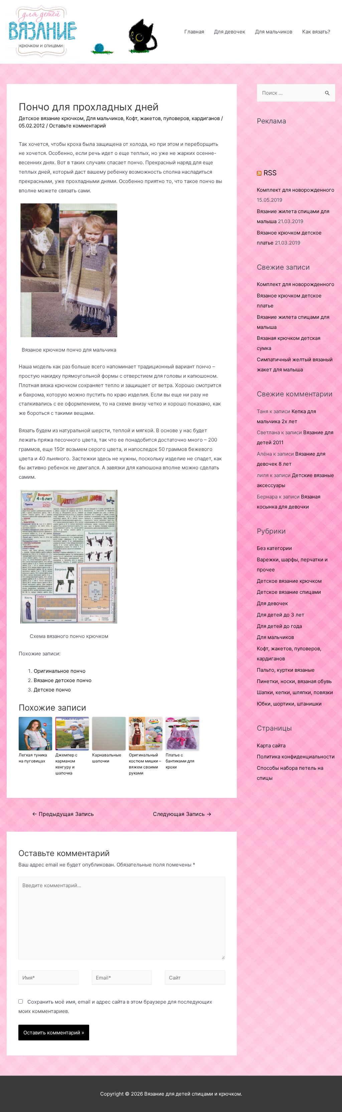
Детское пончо (52, 689)
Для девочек (229, 31)
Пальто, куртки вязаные (286, 670)
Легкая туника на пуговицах (33, 757)
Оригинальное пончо (60, 671)
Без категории (274, 548)
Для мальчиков (273, 31)
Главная (194, 31)
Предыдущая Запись (63, 814)
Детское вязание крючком (51, 118)
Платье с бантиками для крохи (180, 760)
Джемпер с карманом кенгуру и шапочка (66, 763)
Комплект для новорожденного (295, 190)
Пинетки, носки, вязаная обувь (294, 681)
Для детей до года (279, 626)
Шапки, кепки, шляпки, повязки (295, 692)
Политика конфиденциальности (296, 756)
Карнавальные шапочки (106, 757)
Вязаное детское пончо (63, 680)
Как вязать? (316, 31)
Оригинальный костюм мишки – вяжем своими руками (145, 763)
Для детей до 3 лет (280, 615)
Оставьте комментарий (77, 125)
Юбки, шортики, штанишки (289, 704)
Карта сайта (271, 745)
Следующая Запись (182, 814)
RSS (270, 173)
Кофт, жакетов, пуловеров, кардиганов (173, 118)
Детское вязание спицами (289, 592)
